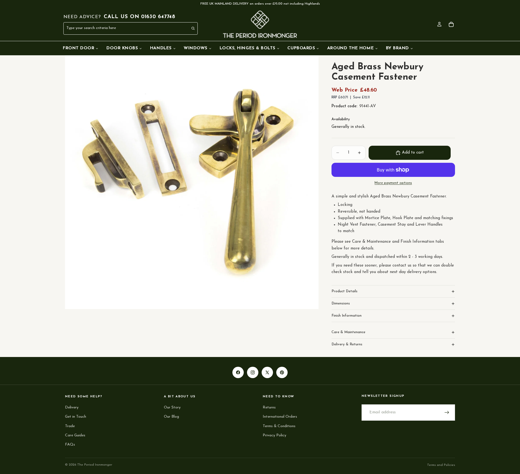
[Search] (193, 28)
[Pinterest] (282, 372)
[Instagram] (252, 372)
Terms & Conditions (279, 426)
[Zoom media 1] (191, 182)
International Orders (280, 417)
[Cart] (451, 24)
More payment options (393, 183)
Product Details (345, 291)
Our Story (172, 407)
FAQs (70, 445)
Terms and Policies (441, 465)
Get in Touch (75, 417)
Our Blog (171, 417)
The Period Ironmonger (94, 464)
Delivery (72, 407)
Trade (70, 426)
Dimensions (341, 303)
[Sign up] (447, 412)
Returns (269, 407)
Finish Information (347, 315)
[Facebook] (238, 372)
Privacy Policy (274, 435)
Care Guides (75, 435)
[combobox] (119, 28)
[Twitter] (267, 372)
